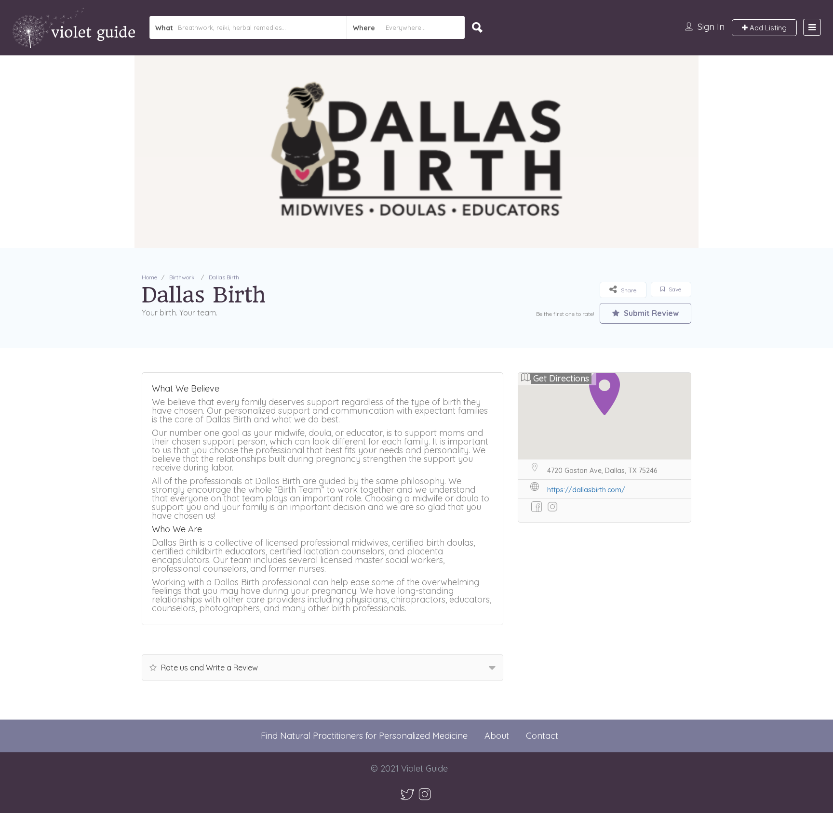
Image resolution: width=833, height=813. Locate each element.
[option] (416, 151)
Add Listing (767, 27)
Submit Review (650, 313)
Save (674, 289)
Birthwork (182, 277)
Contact (542, 735)
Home (149, 277)
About (496, 735)
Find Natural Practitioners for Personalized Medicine (364, 735)
